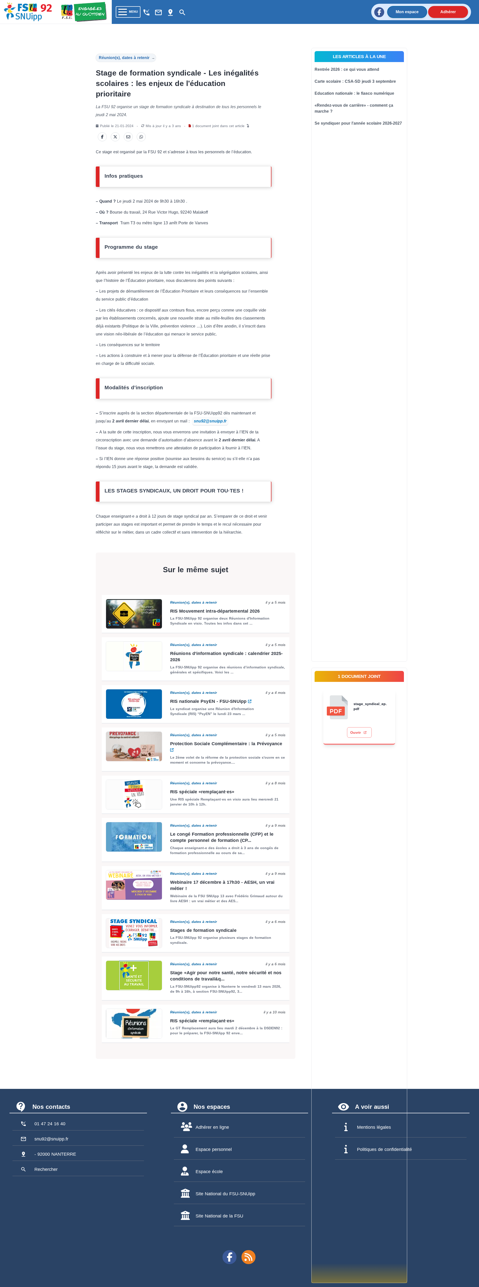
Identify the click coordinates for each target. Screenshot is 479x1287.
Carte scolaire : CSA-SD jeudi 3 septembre (355, 81)
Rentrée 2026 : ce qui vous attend (347, 69)
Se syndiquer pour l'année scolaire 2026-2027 (358, 123)
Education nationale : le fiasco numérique (354, 93)
